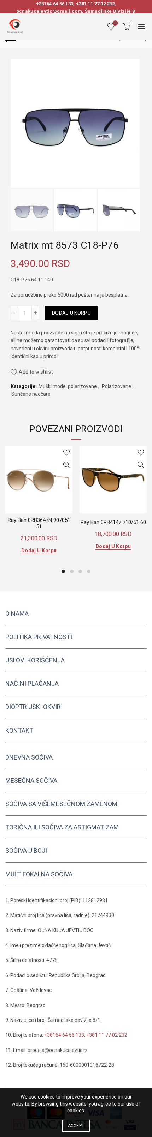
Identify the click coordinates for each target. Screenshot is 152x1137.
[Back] (10, 39)
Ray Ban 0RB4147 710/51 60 (113, 522)
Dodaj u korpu (71, 313)
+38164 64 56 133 (55, 3)
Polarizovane (116, 386)
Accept (76, 1125)
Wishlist (115, 23)
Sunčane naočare (31, 394)
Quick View (66, 465)
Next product (141, 39)
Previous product (124, 39)
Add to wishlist (36, 372)
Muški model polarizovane (68, 386)
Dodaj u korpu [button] (39, 550)
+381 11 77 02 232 (95, 3)
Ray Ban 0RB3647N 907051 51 (39, 523)
